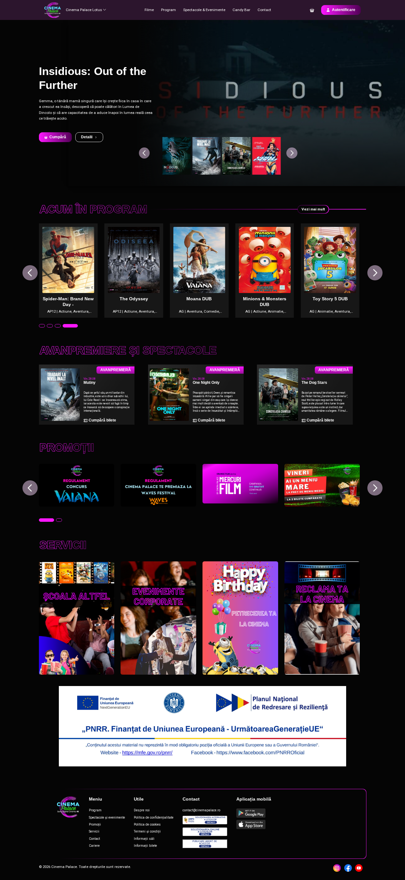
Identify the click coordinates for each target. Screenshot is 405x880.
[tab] (46, 326)
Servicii (94, 831)
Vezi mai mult (313, 209)
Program (168, 10)
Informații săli (144, 838)
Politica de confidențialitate (153, 817)
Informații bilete (145, 845)
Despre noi (142, 810)
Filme (149, 10)
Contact (264, 10)
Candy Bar (241, 10)
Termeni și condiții (147, 831)
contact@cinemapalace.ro (201, 810)
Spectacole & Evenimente (204, 10)
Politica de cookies (147, 824)
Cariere (94, 845)
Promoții (95, 824)
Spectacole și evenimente (107, 817)
